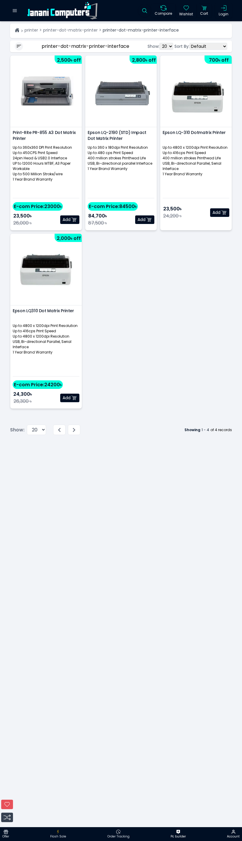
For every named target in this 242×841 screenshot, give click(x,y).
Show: (153, 46)
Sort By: (181, 46)
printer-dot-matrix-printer (70, 30)
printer (31, 30)
